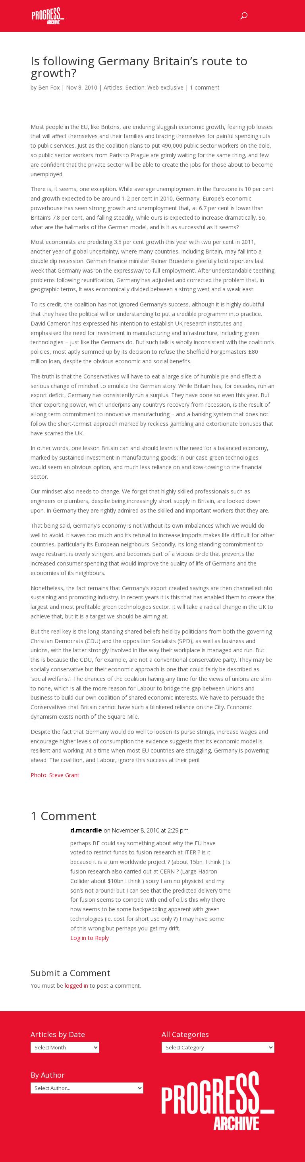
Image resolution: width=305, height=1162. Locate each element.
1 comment (205, 87)
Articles (113, 87)
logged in (76, 985)
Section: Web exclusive (154, 87)
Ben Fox (49, 87)
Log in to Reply (89, 938)
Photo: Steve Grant (55, 775)
